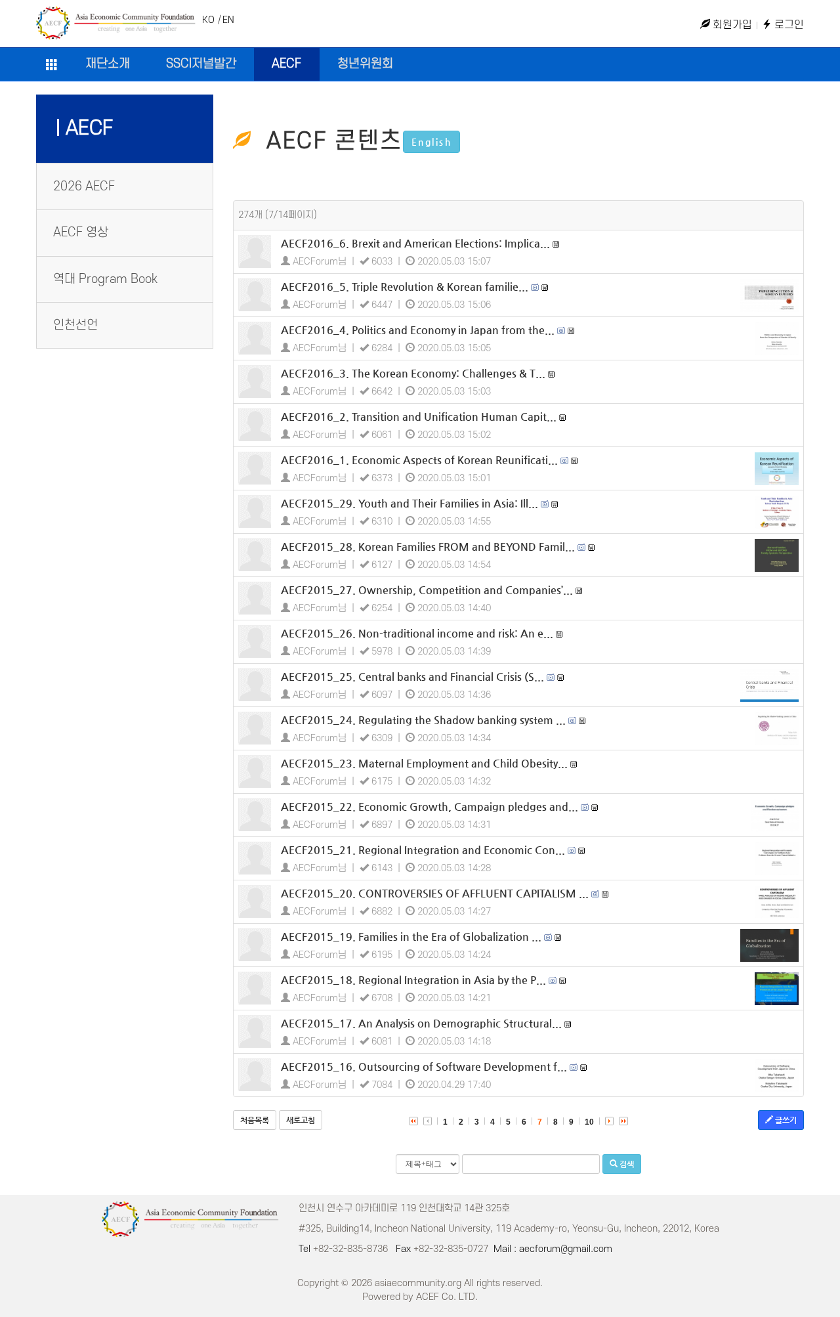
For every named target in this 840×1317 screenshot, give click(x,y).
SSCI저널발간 (201, 64)
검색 (626, 1164)
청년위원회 (365, 64)
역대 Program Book (105, 279)
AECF (286, 64)
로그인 (788, 25)
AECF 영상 (80, 233)
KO (208, 20)
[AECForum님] (254, 251)
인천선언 (75, 325)
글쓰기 (785, 1120)
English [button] (431, 142)
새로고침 (300, 1120)
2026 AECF (84, 187)
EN (228, 20)
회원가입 (731, 25)
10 (589, 1122)
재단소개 (107, 64)
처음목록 (254, 1120)
